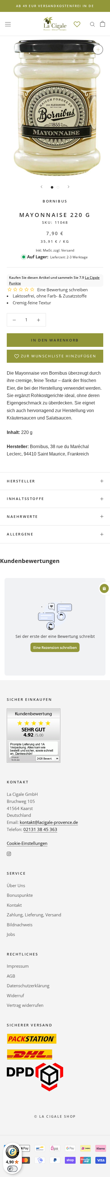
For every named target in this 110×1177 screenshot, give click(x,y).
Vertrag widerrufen (25, 1005)
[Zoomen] (98, 49)
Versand (67, 250)
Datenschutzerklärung (28, 985)
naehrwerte (22, 516)
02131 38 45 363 (40, 829)
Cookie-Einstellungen (27, 843)
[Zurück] (41, 186)
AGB (11, 976)
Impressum (18, 966)
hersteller (21, 481)
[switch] (12, 1169)
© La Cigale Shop (55, 1116)
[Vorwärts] (68, 186)
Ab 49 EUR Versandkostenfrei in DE (55, 6)
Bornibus (55, 201)
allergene (20, 534)
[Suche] (92, 24)
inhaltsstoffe (25, 498)
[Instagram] (9, 853)
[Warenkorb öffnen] (102, 24)
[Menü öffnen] (8, 24)
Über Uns (16, 885)
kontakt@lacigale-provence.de (49, 822)
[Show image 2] (58, 187)
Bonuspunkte (20, 895)
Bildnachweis (19, 924)
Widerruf (15, 995)
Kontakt (14, 905)
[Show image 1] (52, 187)
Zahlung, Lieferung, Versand (34, 914)
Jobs (11, 934)
